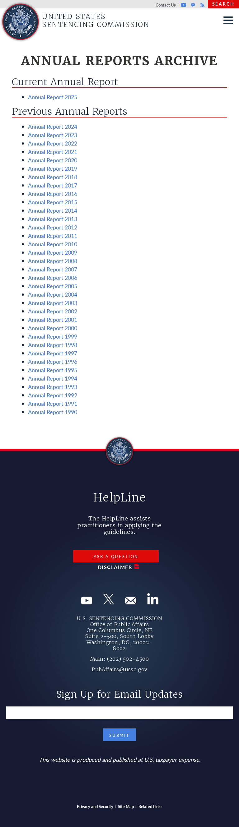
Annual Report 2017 (52, 185)
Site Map (126, 806)
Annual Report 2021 (52, 151)
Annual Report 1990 (52, 412)
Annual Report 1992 (52, 395)
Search (223, 4)
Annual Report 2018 (52, 177)
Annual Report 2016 (52, 193)
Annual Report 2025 (52, 97)
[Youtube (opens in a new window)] (86, 602)
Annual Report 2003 (52, 303)
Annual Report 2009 (52, 252)
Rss (202, 5)
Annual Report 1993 (52, 386)
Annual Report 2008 (52, 261)
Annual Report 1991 (52, 403)
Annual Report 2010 (52, 244)
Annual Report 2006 (52, 277)
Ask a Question (116, 556)
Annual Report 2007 (52, 269)
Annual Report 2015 (52, 202)
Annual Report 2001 (52, 319)
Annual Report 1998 (52, 345)
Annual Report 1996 (52, 361)
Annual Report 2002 (52, 311)
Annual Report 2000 (52, 328)
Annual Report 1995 (52, 370)
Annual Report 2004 (52, 294)
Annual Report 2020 (52, 160)
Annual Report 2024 (52, 126)
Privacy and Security (95, 806)
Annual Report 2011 (52, 235)
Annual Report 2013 (52, 219)
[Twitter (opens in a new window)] (108, 602)
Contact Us (166, 5)
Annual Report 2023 (52, 135)
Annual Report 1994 (52, 378)
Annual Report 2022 (52, 143)
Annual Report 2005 (52, 286)
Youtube (184, 5)
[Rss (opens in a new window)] (152, 602)
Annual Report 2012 (52, 227)
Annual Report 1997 (52, 353)
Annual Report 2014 (52, 210)
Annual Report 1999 (52, 336)
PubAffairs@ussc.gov (119, 669)
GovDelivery (193, 5)
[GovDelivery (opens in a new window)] (130, 602)
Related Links (150, 806)
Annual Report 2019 (52, 168)
